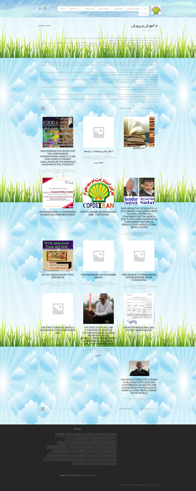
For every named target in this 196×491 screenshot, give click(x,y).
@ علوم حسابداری (98, 157)
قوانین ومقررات (89, 8)
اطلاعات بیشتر (56, 172)
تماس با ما (144, 13)
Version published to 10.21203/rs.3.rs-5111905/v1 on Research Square (94, 451)
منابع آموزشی (118, 8)
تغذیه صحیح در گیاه (110, 459)
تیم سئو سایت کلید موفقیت (68, 475)
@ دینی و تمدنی (89, 156)
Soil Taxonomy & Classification (106, 447)
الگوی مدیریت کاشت (77, 455)
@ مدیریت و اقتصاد (100, 159)
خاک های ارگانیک (81, 459)
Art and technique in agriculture (105, 434)
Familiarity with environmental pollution (103, 443)
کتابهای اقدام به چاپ (133, 8)
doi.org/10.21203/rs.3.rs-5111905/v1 (103, 439)
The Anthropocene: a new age (57, 447)
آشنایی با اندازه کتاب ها (109, 455)
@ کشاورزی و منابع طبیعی (87, 157)
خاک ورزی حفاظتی (69, 459)
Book (93, 159)
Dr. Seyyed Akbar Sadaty (81, 439)
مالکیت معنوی (111, 463)
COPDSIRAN (60, 434)
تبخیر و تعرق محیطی (54, 455)
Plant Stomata (63, 443)
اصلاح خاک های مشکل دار (92, 455)
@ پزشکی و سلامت (98, 156)
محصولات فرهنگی (103, 8)
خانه (145, 8)
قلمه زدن (47, 459)
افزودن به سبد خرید (96, 162)
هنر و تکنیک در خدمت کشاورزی (96, 463)
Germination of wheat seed (79, 443)
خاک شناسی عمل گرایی (95, 459)
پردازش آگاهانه (74, 8)
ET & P (68, 439)
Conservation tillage (74, 434)
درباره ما (62, 8)
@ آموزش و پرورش (107, 156)
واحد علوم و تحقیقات (79, 463)
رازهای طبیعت (57, 459)
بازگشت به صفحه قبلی (44, 25)
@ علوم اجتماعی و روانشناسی (109, 157)
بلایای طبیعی (65, 455)
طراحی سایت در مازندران (88, 475)
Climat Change (88, 434)
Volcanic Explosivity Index (61, 451)
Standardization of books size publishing (81, 447)
